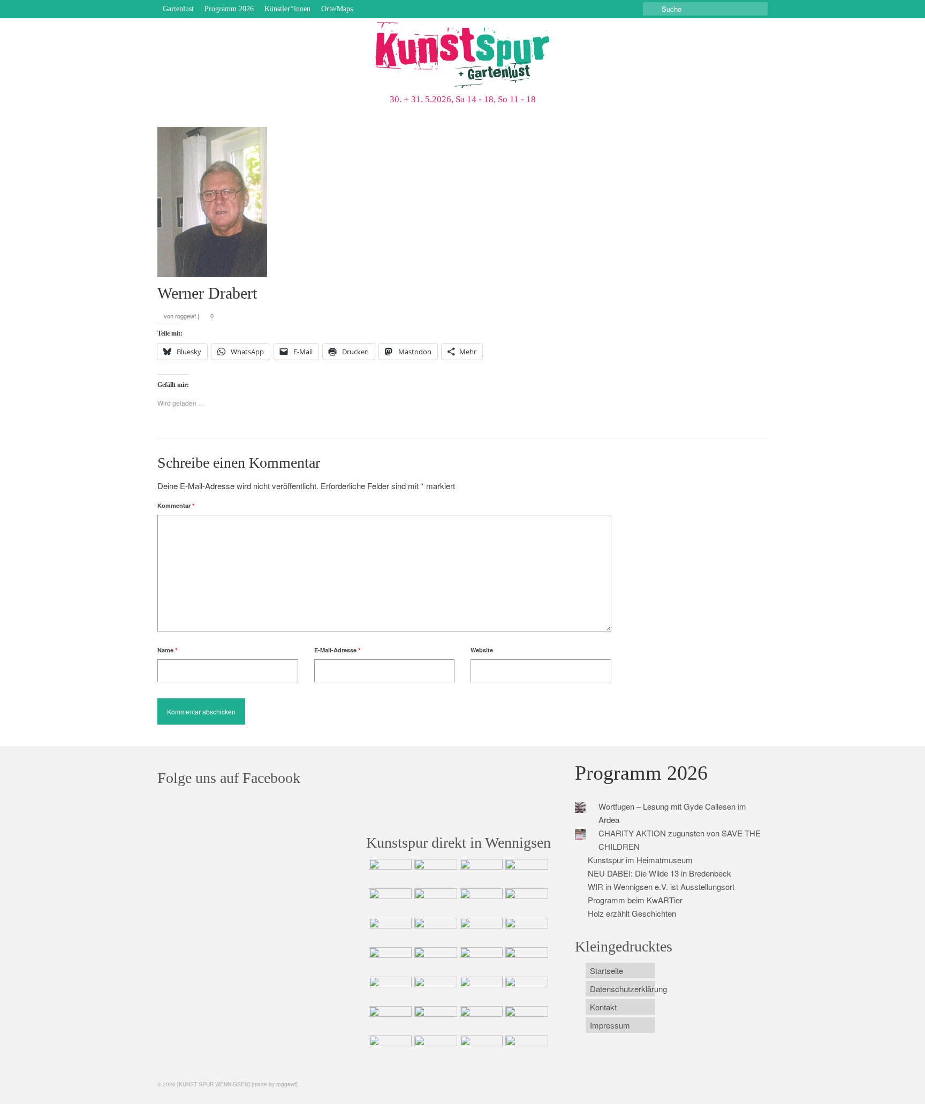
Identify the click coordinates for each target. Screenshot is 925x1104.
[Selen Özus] (480, 990)
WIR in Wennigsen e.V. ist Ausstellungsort (661, 886)
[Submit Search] (651, 9)
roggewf (185, 315)
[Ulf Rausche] (525, 872)
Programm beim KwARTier (635, 899)
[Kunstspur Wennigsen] (462, 56)
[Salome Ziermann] (434, 872)
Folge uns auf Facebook (228, 778)
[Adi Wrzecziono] (480, 960)
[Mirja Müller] (480, 931)
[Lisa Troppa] (434, 990)
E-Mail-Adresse (337, 650)
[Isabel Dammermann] (480, 872)
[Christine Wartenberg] (434, 901)
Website (482, 650)
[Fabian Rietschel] (389, 901)
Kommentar (175, 505)
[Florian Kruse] (525, 1019)
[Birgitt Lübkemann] (434, 931)
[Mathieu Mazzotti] (525, 901)
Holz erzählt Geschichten (632, 913)
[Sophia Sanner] (434, 960)
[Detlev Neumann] (434, 1049)
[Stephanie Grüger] (434, 1019)
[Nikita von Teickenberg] (389, 1019)
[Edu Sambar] (389, 872)
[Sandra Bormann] (389, 1049)
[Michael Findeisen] (525, 960)
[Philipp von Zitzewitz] (389, 960)
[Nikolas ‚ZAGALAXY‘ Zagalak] (389, 931)
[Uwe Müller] (389, 990)
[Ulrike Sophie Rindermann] (480, 901)
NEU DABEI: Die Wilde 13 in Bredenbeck (659, 873)
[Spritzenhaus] (525, 1049)
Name (167, 650)
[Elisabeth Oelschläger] (480, 1049)
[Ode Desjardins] (480, 1019)
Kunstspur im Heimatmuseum (640, 859)
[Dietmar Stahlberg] (525, 931)
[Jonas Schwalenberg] (525, 990)
